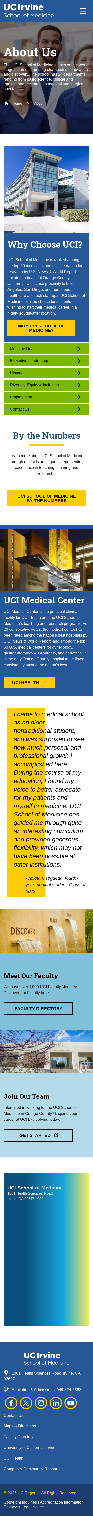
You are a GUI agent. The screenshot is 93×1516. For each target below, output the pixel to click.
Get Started (35, 1135)
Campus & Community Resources (33, 1469)
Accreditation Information (62, 1502)
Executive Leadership (29, 361)
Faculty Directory (38, 1008)
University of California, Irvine (29, 1448)
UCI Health (26, 682)
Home (17, 103)
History (16, 373)
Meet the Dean (23, 349)
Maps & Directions (20, 1426)
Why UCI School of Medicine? (41, 328)
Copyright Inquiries (21, 1502)
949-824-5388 (69, 1390)
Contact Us (20, 409)
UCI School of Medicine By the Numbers (46, 498)
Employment (21, 397)
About (38, 103)
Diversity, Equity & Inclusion (34, 385)
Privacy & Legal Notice (24, 1507)
